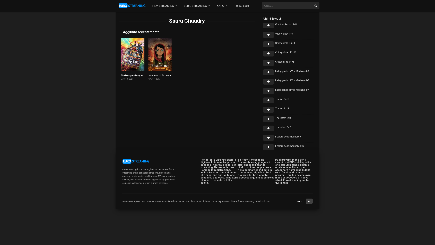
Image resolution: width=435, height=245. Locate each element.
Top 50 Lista (241, 5)
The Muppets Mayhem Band (136, 75)
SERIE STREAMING (195, 5)
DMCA (299, 201)
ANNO (220, 5)
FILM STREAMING (163, 5)
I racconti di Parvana (159, 75)
